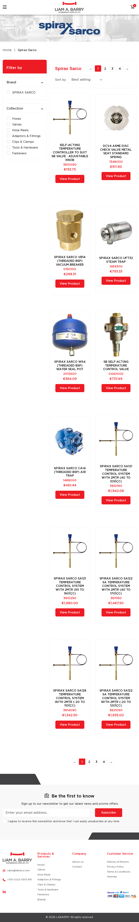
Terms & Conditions (118, 872)
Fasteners (43, 894)
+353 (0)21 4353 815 (19, 880)
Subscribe (108, 812)
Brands (41, 900)
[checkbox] (24, 92)
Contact (77, 867)
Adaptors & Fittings (49, 880)
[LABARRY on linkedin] (4, 892)
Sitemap (112, 877)
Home (7, 50)
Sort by (60, 79)
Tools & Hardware (47, 890)
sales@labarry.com (18, 870)
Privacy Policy (115, 867)
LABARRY (62, 917)
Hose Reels (43, 875)
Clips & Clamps (46, 885)
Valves (41, 870)
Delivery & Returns (118, 862)
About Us (78, 862)
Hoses (41, 865)
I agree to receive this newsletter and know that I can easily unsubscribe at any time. (64, 821)
